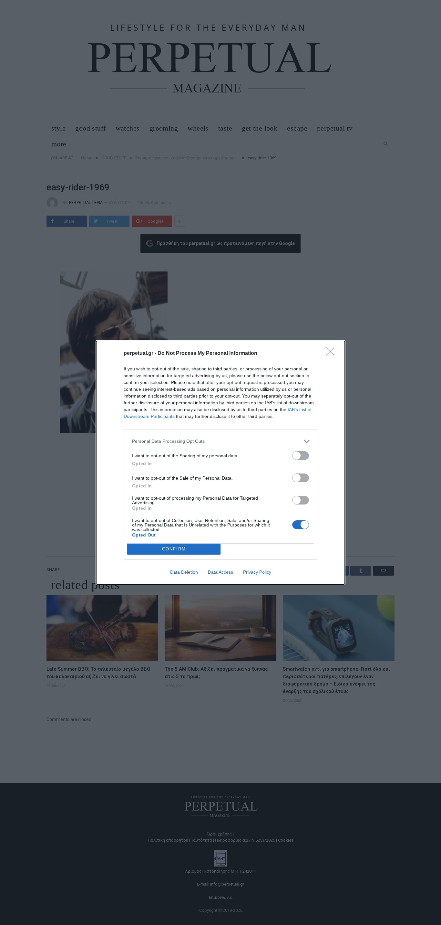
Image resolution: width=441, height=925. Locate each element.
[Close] (332, 353)
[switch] (300, 455)
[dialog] (220, 462)
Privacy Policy (257, 572)
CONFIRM (174, 549)
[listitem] (220, 441)
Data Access (220, 572)
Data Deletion (184, 572)
